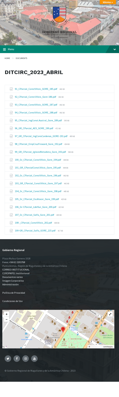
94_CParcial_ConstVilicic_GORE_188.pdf (36, 112)
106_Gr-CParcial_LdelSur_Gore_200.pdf (36, 206)
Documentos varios (12, 277)
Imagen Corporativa (13, 280)
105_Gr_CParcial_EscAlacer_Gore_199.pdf (37, 199)
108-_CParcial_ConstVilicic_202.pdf (34, 222)
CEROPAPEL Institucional (16, 273)
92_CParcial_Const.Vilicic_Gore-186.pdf (36, 96)
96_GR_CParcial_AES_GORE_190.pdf (34, 128)
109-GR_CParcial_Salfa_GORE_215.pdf (35, 230)
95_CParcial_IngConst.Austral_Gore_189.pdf (38, 120)
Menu (11, 49)
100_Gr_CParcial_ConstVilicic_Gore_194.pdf (38, 159)
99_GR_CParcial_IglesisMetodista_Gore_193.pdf (40, 151)
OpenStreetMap (96, 346)
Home (7, 58)
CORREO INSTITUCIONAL (15, 269)
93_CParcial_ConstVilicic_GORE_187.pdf (36, 104)
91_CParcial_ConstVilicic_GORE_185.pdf (36, 88)
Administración (10, 284)
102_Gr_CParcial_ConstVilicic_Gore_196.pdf (38, 175)
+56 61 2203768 (17, 262)
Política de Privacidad (13, 292)
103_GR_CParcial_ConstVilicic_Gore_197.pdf (38, 183)
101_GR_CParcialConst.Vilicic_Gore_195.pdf (38, 167)
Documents (21, 58)
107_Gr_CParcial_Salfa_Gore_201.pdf (35, 214)
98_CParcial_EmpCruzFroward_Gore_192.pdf (39, 143)
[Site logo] (59, 39)
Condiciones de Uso (12, 301)
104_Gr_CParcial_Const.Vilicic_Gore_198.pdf (38, 191)
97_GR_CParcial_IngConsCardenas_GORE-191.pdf (41, 136)
